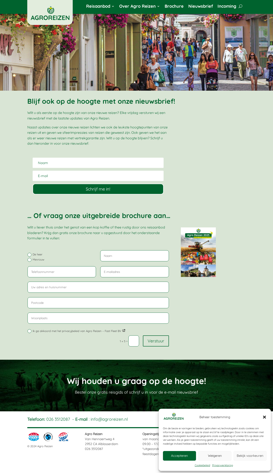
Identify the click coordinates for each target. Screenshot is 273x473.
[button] (264, 417)
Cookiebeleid (202, 465)
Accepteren (179, 456)
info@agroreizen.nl (109, 419)
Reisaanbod (98, 7)
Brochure (174, 7)
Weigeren (215, 456)
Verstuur (156, 340)
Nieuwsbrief (200, 7)
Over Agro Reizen (137, 7)
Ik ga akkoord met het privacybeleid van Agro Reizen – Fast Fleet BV (77, 331)
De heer (37, 254)
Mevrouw (38, 259)
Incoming (227, 7)
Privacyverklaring (222, 465)
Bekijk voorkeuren (250, 456)
